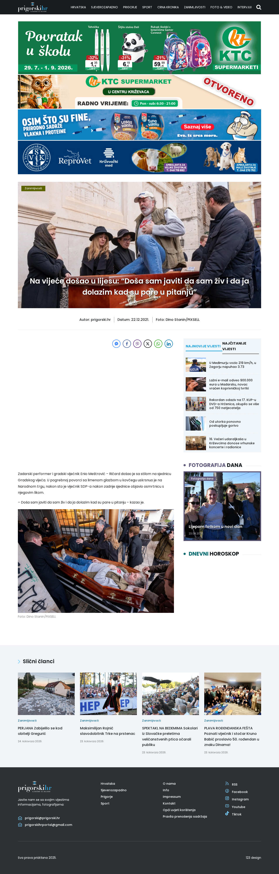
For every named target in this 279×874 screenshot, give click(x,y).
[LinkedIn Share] (169, 344)
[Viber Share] (137, 344)
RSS (234, 784)
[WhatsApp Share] (158, 344)
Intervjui (245, 7)
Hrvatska (78, 7)
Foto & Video (221, 7)
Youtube (238, 807)
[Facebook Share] (127, 344)
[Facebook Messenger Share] (116, 344)
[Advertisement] (96, 379)
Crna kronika (168, 7)
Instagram (240, 799)
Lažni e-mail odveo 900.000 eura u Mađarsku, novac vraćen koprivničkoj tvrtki (231, 384)
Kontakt (169, 803)
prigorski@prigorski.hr (42, 818)
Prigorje (130, 7)
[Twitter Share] (148, 344)
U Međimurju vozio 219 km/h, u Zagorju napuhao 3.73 (232, 365)
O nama (169, 783)
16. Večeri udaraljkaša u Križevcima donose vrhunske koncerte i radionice (232, 443)
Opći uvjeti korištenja (179, 810)
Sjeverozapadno (104, 7)
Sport (147, 7)
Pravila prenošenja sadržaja (185, 816)
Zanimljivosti (194, 7)
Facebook (240, 792)
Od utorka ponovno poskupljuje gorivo (225, 423)
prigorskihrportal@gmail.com (48, 825)
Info (166, 790)
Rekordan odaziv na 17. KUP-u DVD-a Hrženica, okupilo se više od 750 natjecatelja (234, 404)
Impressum (172, 797)
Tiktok (237, 814)
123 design (253, 857)
